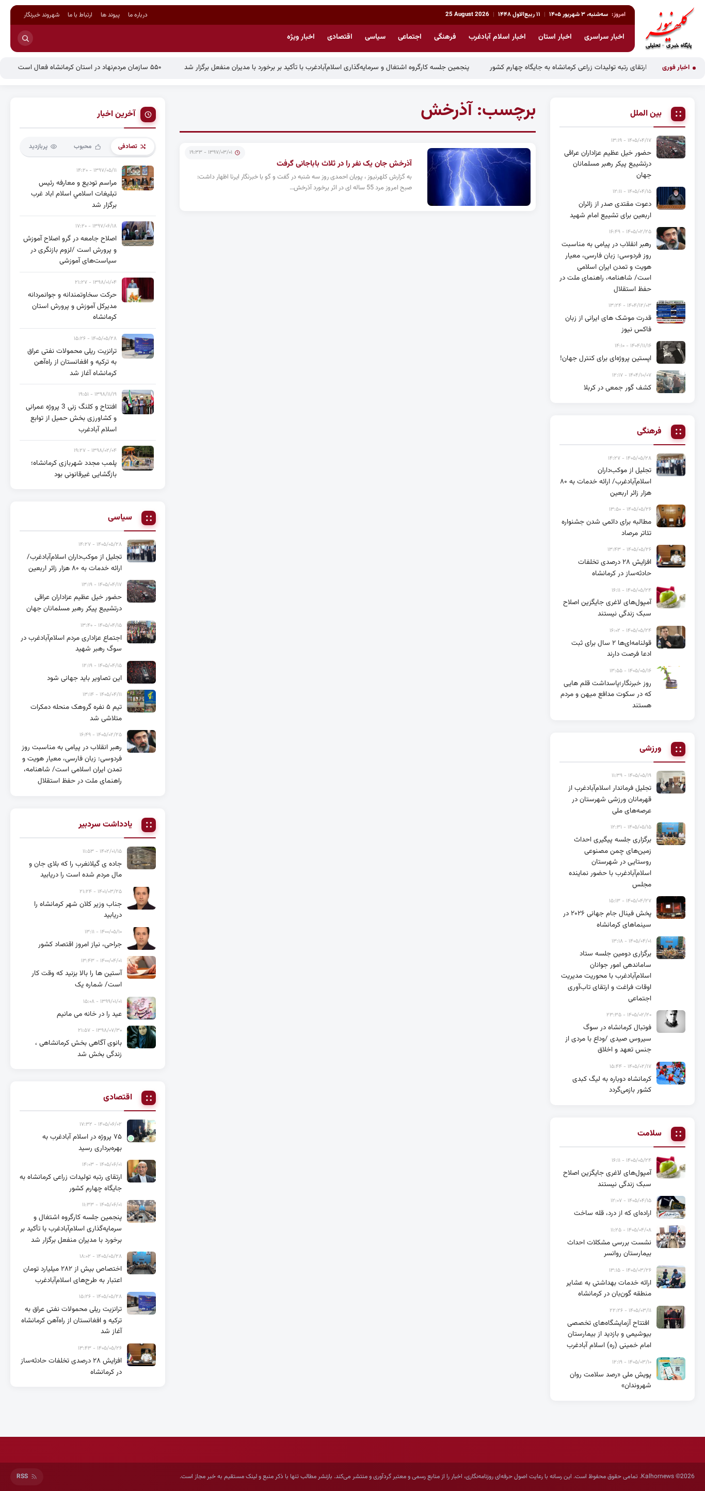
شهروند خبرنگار (41, 15)
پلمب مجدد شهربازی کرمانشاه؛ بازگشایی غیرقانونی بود (74, 469)
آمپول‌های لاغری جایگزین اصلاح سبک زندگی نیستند (607, 608)
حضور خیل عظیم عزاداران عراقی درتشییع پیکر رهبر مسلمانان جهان (607, 164)
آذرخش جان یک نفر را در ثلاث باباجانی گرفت (344, 164)
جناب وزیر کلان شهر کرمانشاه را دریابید (78, 910)
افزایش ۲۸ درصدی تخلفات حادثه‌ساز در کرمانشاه (614, 568)
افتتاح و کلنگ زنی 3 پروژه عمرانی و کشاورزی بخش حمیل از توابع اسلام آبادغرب (71, 417)
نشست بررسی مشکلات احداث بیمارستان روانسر (609, 1248)
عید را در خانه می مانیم (89, 1014)
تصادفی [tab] (127, 146)
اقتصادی (339, 37)
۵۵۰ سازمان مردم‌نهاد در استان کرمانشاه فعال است (126, 67)
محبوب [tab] (83, 146)
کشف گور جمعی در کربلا (617, 387)
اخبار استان (555, 37)
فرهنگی (445, 37)
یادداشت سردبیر (105, 825)
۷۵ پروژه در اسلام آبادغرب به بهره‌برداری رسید (82, 1142)
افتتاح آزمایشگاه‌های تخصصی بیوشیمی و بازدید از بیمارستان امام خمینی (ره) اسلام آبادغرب (609, 1334)
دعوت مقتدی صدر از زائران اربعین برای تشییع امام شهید (610, 210)
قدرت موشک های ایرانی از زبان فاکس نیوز (608, 324)
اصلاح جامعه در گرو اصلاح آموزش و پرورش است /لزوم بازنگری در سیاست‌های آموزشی (70, 249)
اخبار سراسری (604, 37)
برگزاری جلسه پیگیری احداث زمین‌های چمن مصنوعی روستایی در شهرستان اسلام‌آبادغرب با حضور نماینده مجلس (610, 861)
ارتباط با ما (80, 15)
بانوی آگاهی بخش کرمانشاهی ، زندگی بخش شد (78, 1049)
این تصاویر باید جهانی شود (84, 678)
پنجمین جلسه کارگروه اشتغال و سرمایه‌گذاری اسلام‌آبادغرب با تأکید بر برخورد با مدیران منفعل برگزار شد (362, 67)
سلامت (649, 1134)
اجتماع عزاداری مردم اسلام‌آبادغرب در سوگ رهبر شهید (71, 644)
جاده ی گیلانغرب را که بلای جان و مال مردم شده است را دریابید (75, 869)
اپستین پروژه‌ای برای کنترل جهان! (605, 358)
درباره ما (138, 15)
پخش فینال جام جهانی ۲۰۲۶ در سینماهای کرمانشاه (607, 919)
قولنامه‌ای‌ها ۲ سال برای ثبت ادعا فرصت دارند (611, 649)
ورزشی (650, 749)
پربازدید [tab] (38, 146)
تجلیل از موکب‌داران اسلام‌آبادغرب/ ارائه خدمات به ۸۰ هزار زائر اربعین (605, 481)
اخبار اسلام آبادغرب (497, 37)
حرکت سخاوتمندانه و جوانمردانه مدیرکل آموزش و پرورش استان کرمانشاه (72, 305)
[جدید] (141, 1131)
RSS (22, 1476)
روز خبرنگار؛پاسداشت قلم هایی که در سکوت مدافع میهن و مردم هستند (605, 694)
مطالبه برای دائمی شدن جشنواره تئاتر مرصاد (606, 527)
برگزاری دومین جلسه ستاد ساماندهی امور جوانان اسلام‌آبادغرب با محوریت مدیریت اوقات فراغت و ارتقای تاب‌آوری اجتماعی (606, 975)
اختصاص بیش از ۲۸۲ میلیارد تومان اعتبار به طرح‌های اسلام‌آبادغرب (72, 1274)
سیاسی (375, 37)
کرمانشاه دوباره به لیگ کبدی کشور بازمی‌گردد (611, 1085)
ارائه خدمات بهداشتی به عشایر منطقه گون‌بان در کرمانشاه (608, 1288)
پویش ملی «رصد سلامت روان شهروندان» (610, 1380)
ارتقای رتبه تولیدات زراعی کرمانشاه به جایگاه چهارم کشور (603, 67)
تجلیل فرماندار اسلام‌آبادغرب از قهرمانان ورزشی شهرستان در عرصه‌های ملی (609, 799)
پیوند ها (110, 15)
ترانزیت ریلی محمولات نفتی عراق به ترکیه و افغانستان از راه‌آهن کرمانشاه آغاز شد (72, 362)
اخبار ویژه (301, 37)
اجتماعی (410, 37)
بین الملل (646, 114)
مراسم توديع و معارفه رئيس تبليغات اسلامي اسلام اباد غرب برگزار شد (74, 193)
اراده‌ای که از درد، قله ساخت (612, 1213)
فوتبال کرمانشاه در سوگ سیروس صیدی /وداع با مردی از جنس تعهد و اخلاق (608, 1038)
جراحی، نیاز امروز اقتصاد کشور (80, 944)
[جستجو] (25, 38)
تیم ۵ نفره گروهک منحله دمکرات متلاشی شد (76, 713)
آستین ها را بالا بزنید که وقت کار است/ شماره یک (76, 979)
